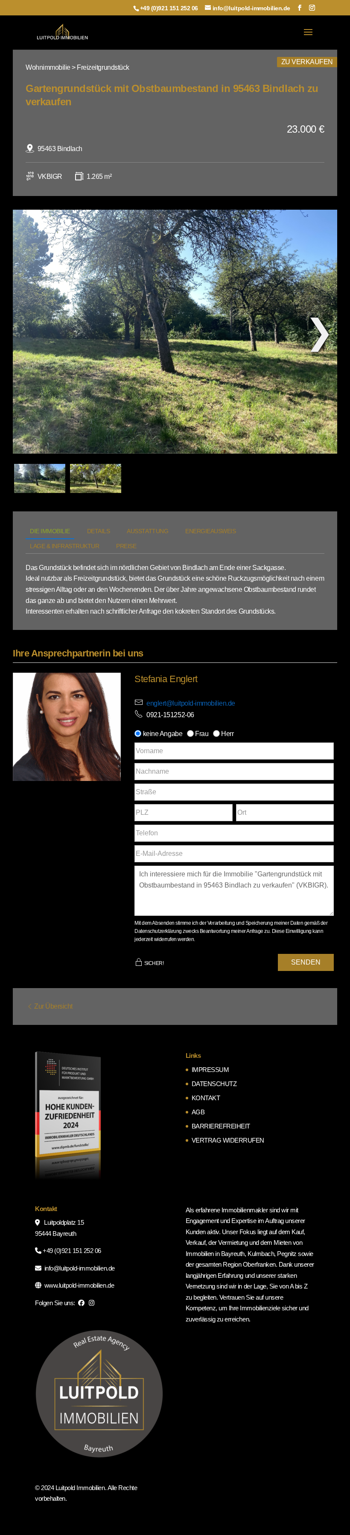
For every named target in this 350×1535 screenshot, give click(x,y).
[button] (300, 8)
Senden (306, 962)
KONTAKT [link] (206, 1098)
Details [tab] (98, 531)
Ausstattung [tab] (147, 531)
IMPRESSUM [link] (210, 1069)
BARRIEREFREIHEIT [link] (221, 1126)
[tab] (39, 478)
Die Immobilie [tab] (50, 531)
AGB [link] (198, 1112)
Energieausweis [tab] (210, 531)
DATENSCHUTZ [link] (214, 1083)
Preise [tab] (126, 546)
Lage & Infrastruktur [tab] (64, 546)
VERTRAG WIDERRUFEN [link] (228, 1140)
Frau (202, 733)
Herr (227, 733)
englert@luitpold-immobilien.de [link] (190, 703)
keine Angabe (162, 733)
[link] (62, 32)
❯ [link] (319, 332)
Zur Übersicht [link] (53, 1006)
